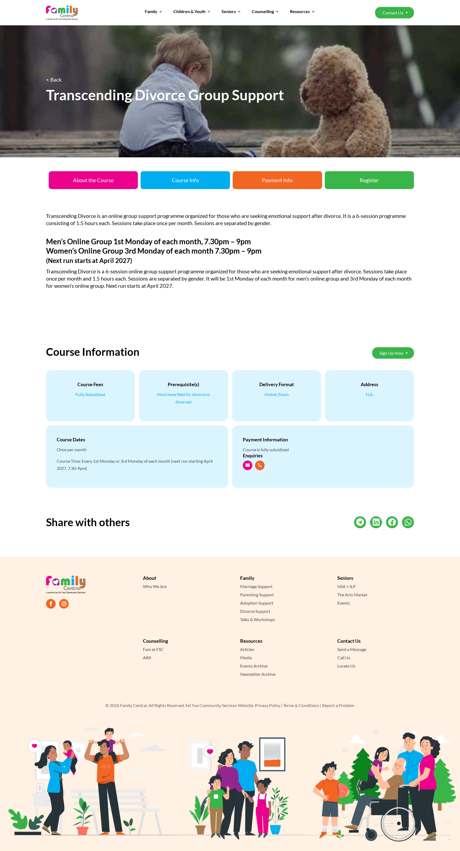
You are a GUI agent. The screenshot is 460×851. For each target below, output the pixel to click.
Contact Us (393, 12)
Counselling (263, 12)
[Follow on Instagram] (64, 604)
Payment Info (277, 180)
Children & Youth (189, 12)
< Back (53, 79)
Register (369, 180)
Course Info (185, 180)
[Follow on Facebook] (51, 604)
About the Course (93, 180)
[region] (69, 815)
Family (151, 12)
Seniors (228, 12)
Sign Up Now (391, 352)
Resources (300, 12)
